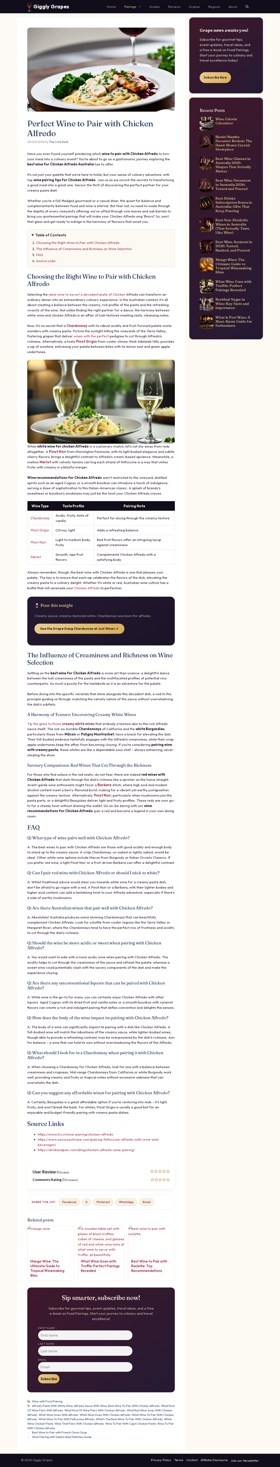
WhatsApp (126, 1202)
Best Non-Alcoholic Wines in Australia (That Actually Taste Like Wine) (232, 226)
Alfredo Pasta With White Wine (52, 1406)
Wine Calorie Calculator (226, 121)
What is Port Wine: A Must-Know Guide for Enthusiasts (233, 321)
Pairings (130, 7)
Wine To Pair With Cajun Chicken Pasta (130, 1423)
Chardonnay (76, 325)
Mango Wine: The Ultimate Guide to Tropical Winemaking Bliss (233, 265)
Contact (192, 1460)
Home (111, 7)
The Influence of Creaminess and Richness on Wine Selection (84, 249)
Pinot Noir (57, 451)
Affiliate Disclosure (214, 1460)
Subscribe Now (215, 77)
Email (147, 1202)
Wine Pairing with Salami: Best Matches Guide (62, 1437)
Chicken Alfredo (87, 588)
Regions (214, 7)
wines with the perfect (91, 336)
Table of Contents (50, 235)
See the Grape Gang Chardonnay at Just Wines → (79, 629)
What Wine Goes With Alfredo (58, 1415)
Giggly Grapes (51, 6)
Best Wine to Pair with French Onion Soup (59, 1432)
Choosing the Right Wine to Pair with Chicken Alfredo (78, 242)
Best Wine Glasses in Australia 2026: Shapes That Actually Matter (233, 164)
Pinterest (103, 1202)
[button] (247, 6)
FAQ (39, 255)
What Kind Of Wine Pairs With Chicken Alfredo (94, 1410)
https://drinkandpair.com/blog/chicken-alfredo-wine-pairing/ (86, 1150)
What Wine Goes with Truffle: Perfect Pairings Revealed (233, 285)
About (233, 7)
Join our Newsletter (245, 1461)
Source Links (46, 261)
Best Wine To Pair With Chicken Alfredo (134, 1406)
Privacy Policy (161, 1460)
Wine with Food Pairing (47, 1401)
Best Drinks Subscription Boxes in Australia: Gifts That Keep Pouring (233, 204)
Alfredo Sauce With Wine (90, 1406)
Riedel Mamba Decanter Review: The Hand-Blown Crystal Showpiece (233, 143)
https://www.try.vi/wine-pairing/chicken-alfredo (75, 1134)
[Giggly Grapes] (29, 6)
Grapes (194, 7)
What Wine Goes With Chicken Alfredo (105, 1415)
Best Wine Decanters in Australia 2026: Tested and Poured (233, 184)
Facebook (69, 1202)
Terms (178, 1460)
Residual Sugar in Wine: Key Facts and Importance (232, 303)
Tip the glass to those (60, 724)
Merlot (45, 462)
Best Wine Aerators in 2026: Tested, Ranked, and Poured (233, 246)
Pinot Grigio (86, 341)
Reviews (174, 7)
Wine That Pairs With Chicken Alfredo (79, 1423)
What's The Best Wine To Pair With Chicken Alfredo (129, 1419)
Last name (46, 1343)
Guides (154, 7)
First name (46, 1328)
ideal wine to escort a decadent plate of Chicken (87, 294)
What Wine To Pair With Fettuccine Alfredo (66, 1419)
